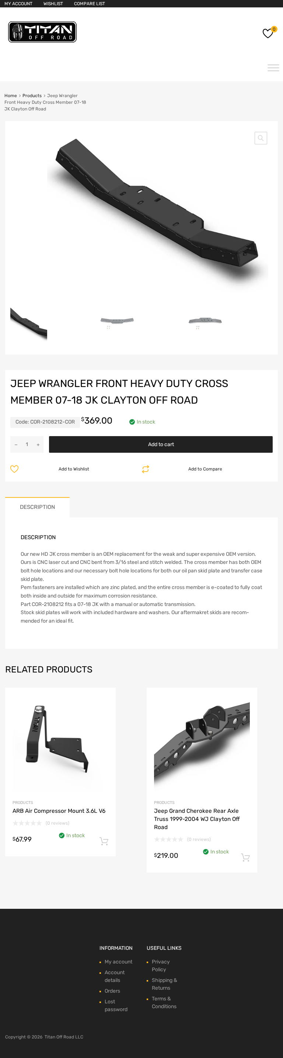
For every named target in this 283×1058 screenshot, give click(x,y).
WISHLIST (53, 3)
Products (32, 95)
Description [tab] (37, 507)
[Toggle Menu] (273, 70)
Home (10, 95)
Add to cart (161, 444)
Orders (112, 991)
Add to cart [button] (103, 841)
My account (118, 962)
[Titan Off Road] (42, 43)
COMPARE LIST (89, 3)
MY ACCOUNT (18, 3)
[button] (261, 138)
